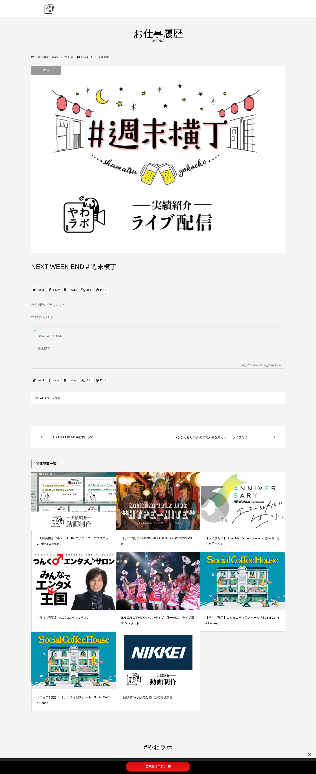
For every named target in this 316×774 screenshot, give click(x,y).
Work (46, 70)
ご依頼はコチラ (156, 766)
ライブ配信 (53, 397)
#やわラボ (158, 747)
